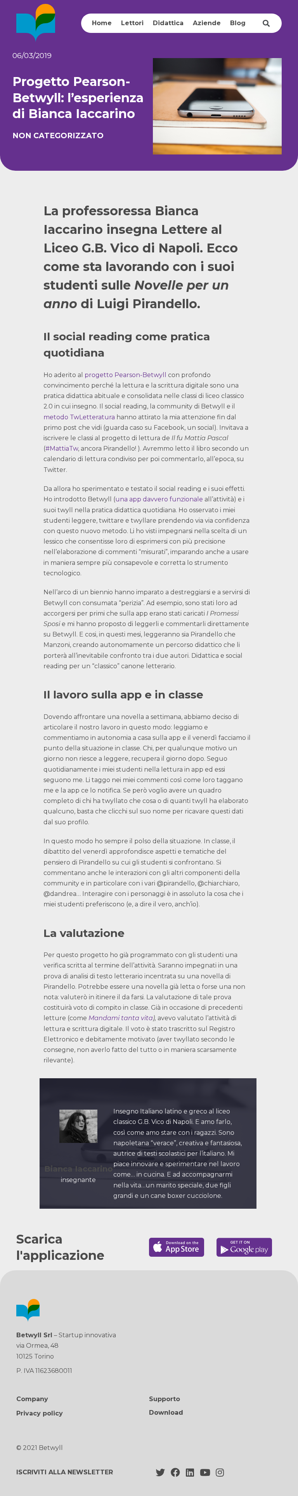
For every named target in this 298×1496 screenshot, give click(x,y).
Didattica (168, 23)
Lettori (132, 23)
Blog (238, 23)
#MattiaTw (61, 448)
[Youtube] (205, 1472)
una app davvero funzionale (159, 499)
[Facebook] (175, 1472)
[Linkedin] (190, 1472)
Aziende (207, 23)
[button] (166, 1412)
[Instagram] (220, 1472)
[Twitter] (160, 1472)
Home (102, 23)
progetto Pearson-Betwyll (125, 375)
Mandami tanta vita (120, 1018)
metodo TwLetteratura (79, 417)
